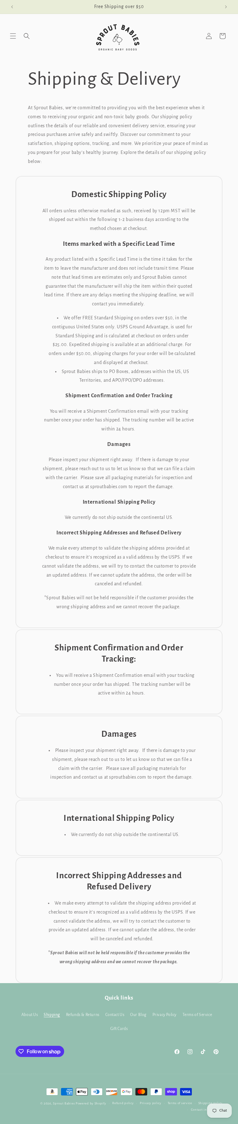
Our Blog (138, 1015)
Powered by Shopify (91, 1103)
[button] (13, 36)
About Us (29, 1015)
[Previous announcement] (12, 7)
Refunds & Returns (82, 1015)
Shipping (52, 1015)
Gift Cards (119, 1029)
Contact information (207, 1109)
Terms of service (180, 1103)
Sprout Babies (64, 1103)
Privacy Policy (164, 1015)
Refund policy (123, 1103)
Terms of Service (197, 1015)
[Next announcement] (226, 7)
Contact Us (115, 1015)
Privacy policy (150, 1103)
